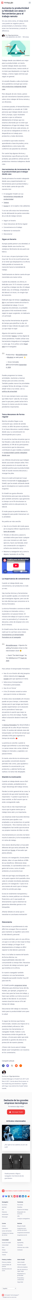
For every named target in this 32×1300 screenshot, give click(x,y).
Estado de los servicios (9, 1297)
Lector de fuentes (7, 1231)
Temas (3, 1250)
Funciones (20, 1204)
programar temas (21, 985)
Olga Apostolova (13, 35)
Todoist (6, 202)
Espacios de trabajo (22, 1209)
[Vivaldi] (7, 3)
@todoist (10, 357)
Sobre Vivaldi (20, 1262)
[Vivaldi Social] (3, 1196)
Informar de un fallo (22, 1247)
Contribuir (5, 1252)
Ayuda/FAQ (20, 1242)
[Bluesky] (6, 1196)
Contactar (20, 1250)
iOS (3, 1209)
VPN (18, 1216)
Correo (4, 1226)
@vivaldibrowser (21, 355)
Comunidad (5, 1245)
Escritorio (4, 1204)
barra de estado (9, 531)
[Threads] (9, 1196)
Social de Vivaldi (6, 1242)
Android (4, 1207)
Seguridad (20, 1282)
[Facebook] (20, 1196)
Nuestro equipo (21, 1264)
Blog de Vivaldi (21, 1226)
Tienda (4, 1254)
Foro (3, 1247)
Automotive (5, 1214)
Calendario (5, 1228)
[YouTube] (15, 1196)
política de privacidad (9, 391)
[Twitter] (12, 1196)
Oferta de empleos (22, 1267)
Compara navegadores (23, 1218)
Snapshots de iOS (22, 1235)
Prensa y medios (6, 1262)
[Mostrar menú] (30, 3)
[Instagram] (17, 1196)
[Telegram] (26, 1196)
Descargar (5, 1217)
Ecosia (6, 206)
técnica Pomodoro (10, 725)
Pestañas (19, 1207)
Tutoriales (20, 1245)
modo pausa (22, 481)
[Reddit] (28, 1196)
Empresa (4, 1212)
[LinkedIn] (23, 1196)
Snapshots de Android (23, 1232)
